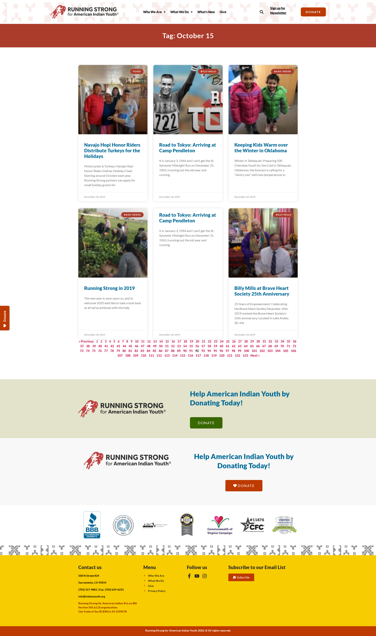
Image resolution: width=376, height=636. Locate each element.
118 (206, 355)
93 (203, 351)
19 (191, 341)
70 (282, 346)
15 (167, 341)
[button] (261, 12)
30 (258, 341)
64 (246, 346)
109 (135, 355)
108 (127, 355)
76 (100, 351)
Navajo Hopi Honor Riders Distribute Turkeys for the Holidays (112, 150)
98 (233, 351)
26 (234, 341)
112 (159, 355)
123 (245, 355)
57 (203, 346)
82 (136, 351)
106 (293, 351)
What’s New (206, 12)
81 (130, 351)
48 (148, 346)
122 (237, 355)
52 (173, 346)
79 (118, 351)
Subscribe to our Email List (257, 567)
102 (262, 351)
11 (143, 341)
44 (124, 346)
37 (82, 346)
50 (161, 346)
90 (185, 351)
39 (94, 346)
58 (209, 346)
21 (203, 341)
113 (167, 355)
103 (270, 351)
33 (276, 341)
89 (179, 351)
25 (228, 341)
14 (161, 341)
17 (179, 341)
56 (197, 346)
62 (233, 346)
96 (221, 351)
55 (191, 346)
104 (277, 351)
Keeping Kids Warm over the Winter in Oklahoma (261, 147)
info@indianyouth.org (91, 596)
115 (182, 355)
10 (136, 341)
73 (81, 351)
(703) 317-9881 (87, 589)
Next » (255, 355)
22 (209, 341)
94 (209, 351)
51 (167, 346)
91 (191, 351)
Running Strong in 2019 (109, 288)
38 (88, 346)
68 (270, 346)
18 (185, 341)
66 (258, 346)
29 (252, 341)
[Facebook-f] (189, 576)
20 (197, 341)
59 (215, 346)
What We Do (179, 12)
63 (239, 346)
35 (288, 341)
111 (151, 355)
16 (173, 341)
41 (106, 346)
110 (143, 355)
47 (142, 346)
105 (285, 351)
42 (112, 346)
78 (112, 351)
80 (124, 351)
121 (229, 355)
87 (166, 351)
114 (174, 355)
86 (160, 351)
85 (154, 351)
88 (172, 351)
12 (149, 341)
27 (240, 341)
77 (106, 351)
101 (254, 351)
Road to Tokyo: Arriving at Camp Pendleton (187, 147)
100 (246, 351)
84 (148, 351)
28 (246, 341)
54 (185, 346)
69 (276, 346)
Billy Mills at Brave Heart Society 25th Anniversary (261, 291)
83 (142, 351)
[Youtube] (196, 576)
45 (130, 346)
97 (227, 351)
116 (190, 355)
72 (294, 346)
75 (94, 351)
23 (215, 341)
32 (270, 341)
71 (288, 346)
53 (179, 346)
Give (223, 12)
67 (264, 346)
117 (198, 355)
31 (264, 341)
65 (252, 346)
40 (100, 346)
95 (215, 351)
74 (87, 351)
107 (120, 355)
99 (239, 351)
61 (227, 346)
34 (282, 341)
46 (136, 346)
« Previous (86, 341)
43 (118, 346)
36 (294, 341)
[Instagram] (204, 576)
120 (221, 355)
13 (155, 341)
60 (221, 346)
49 (154, 346)
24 (221, 341)
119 (214, 355)
